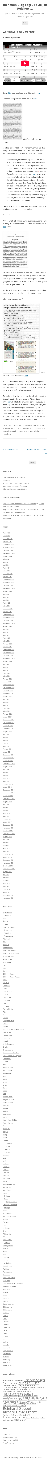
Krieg (5, 1135)
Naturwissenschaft (10, 1205)
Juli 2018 (6, 769)
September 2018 (9, 764)
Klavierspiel (7, 1114)
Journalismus (7, 1097)
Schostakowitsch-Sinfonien (13, 1283)
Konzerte (6, 1129)
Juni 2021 (6, 667)
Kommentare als (10, 1440)
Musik (8, 1146)
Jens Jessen (18, 1398)
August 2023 (7, 591)
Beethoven (18, 1380)
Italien (5, 1088)
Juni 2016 (6, 842)
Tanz (5, 1319)
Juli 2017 (6, 804)
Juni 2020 (6, 702)
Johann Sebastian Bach (35, 1397)
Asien (5, 965)
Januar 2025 (7, 542)
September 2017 (9, 799)
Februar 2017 (7, 819)
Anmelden (6, 1434)
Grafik (5, 1047)
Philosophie (7, 1240)
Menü (25, 23)
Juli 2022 (6, 629)
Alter (4, 942)
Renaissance (7, 1272)
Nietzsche (23, 1402)
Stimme (5, 1301)
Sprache (6, 1298)
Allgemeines (7, 930)
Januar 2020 (7, 717)
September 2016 (9, 834)
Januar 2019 (7, 752)
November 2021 (8, 653)
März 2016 (6, 851)
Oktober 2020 (8, 690)
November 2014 (8, 898)
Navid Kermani (10, 1401)
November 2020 (8, 688)
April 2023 (6, 603)
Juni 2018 (6, 772)
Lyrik (4, 1161)
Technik (6, 1321)
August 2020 (7, 696)
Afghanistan (7, 912)
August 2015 (7, 872)
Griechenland (8, 1050)
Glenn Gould (20, 1392)
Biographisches (11, 1202)
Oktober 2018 (8, 761)
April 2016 (6, 848)
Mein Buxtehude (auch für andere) (15, 486)
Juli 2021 (6, 664)
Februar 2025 (7, 539)
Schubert (25, 1414)
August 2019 (7, 731)
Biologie (7, 1208)
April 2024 (6, 568)
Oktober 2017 (8, 796)
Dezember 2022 (8, 615)
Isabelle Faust (8, 1398)
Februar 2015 (7, 889)
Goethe (28, 1391)
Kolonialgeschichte (10, 1120)
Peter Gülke (7, 1403)
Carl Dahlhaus (9, 1385)
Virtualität (6, 1345)
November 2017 (8, 793)
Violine (5, 1342)
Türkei (5, 1333)
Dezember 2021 (8, 650)
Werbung (6, 1359)
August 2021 (7, 661)
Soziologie (7, 1289)
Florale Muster (8, 1009)
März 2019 (6, 746)
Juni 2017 (6, 807)
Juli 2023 (6, 594)
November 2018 (8, 758)
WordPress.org (8, 1443)
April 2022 (6, 638)
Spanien (6, 1292)
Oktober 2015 (8, 866)
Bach (12, 1380)
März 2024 (6, 571)
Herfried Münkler (10, 1395)
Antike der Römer (9, 950)
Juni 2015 (6, 877)
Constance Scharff (10, 1387)
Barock (5, 971)
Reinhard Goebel (17, 1408)
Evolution (6, 1000)
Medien (5, 1170)
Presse (5, 1260)
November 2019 (8, 723)
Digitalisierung (8, 991)
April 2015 (6, 883)
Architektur (7, 962)
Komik (5, 1126)
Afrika (5, 918)
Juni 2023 (6, 597)
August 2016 (7, 837)
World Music (7, 1365)
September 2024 (9, 553)
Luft (4, 1158)
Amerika (6, 945)
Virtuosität (6, 1348)
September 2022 (9, 623)
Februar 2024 (7, 574)
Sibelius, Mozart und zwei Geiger (15, 489)
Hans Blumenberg (13, 1393)
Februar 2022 (7, 644)
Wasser (6, 1357)
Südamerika (7, 1307)
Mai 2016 (6, 845)
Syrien (5, 1316)
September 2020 (9, 693)
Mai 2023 (6, 600)
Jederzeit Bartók (10, 449)
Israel (5, 1085)
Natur (5, 1193)
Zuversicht (7, 480)
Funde (5, 1023)
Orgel (5, 1231)
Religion (6, 1269)
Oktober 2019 (8, 726)
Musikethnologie (9, 1184)
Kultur (5, 1137)
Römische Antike (9, 1278)
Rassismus (21, 1405)
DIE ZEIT (30, 1387)
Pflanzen (6, 1237)
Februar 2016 (7, 854)
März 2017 (6, 816)
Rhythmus (6, 1275)
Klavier (5, 1111)
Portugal (6, 1257)
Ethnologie (7, 997)
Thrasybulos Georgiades (35, 1418)
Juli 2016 (6, 839)
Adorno (6, 1380)
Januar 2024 (7, 577)
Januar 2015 (7, 892)
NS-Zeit (5, 1219)
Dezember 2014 (8, 895)
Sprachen (8, 1149)
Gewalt (5, 1041)
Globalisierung (8, 1044)
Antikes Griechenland (11, 953)
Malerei (5, 1164)
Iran (4, 1076)
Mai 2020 (6, 705)
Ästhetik (7, 1243)
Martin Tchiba (33, 1400)
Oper (5, 1225)
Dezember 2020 (8, 685)
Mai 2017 (6, 810)
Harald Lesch (28, 1394)
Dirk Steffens (38, 1387)
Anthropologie (8, 948)
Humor (5, 1061)
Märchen (6, 1167)
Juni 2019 (6, 737)
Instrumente (7, 1070)
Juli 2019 (6, 734)
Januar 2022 (7, 647)
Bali (4, 968)
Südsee (6, 1313)
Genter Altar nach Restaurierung (15, 1029)
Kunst (6, 1140)
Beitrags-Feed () (10, 1437)
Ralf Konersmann (9, 1406)
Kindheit (6, 1105)
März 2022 (6, 641)
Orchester (6, 1228)
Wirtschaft (6, 1362)
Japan (5, 1091)
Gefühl (5, 1026)
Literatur (9, 1143)
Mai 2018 (6, 775)
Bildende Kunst (8, 974)
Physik (5, 1248)
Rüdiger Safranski (11, 1415)
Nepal (5, 1210)
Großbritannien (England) (12, 1056)
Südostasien (7, 1310)
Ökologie (6, 1222)
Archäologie (7, 959)
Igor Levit (21, 1395)
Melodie (6, 1175)
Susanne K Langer (14, 1417)
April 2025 (6, 533)
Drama (5, 994)
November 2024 (8, 547)
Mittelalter (6, 1178)
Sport (6, 924)
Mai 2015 (6, 880)
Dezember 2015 (8, 860)
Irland (5, 1079)
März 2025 (6, 536)
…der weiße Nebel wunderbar (14, 477)
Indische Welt (8, 1067)
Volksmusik (7, 1354)
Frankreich (7, 1015)
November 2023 (8, 582)
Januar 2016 (7, 857)
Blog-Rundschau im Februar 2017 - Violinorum (19, 504)
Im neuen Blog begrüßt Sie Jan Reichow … (25, 6)
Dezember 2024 (8, 544)
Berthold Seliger (34, 1380)
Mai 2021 (6, 670)
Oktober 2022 (8, 620)
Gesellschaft (7, 1035)
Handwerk (7, 1059)
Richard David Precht (20, 1412)
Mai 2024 (6, 565)
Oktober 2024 (8, 550)
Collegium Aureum (26, 1385)
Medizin (6, 1172)
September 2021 (9, 658)
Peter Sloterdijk (19, 1403)
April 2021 (6, 673)
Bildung (5, 980)
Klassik (5, 1108)
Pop (4, 1254)
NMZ (31, 431)
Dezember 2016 (8, 825)
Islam (5, 1082)
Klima (5, 1117)
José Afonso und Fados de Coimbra (16, 483)
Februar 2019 (7, 749)
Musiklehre (7, 1187)
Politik (5, 1251)
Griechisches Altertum (11, 1053)
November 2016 (8, 828)
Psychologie (7, 1263)
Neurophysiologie (9, 1216)
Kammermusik (8, 1102)
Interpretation (8, 1073)
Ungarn (5, 1336)
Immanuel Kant (31, 1395)
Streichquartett (8, 1304)
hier (9, 93)
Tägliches (7, 933)
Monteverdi (42, 1400)
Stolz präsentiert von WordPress (31, 1458)
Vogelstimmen (8, 1351)
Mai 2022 (6, 635)
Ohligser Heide (34, 1401)
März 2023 (6, 606)
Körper (5, 1132)
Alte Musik (40, 425)
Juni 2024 (6, 562)
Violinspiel (6, 1420)
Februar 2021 (7, 679)
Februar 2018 (7, 784)
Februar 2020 (7, 714)
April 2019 (6, 743)
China (5, 988)
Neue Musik (7, 1213)
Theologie (6, 1327)
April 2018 (6, 778)
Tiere (5, 1330)
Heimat (7, 1196)
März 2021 (6, 676)
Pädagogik (7, 1234)
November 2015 (8, 863)
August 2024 (7, 556)
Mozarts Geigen (23, 431)
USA (4, 1339)
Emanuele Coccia (26, 1389)
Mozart (5, 1181)
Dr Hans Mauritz (9, 1389)
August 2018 (7, 766)
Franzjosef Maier (9, 1391)
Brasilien (6, 983)
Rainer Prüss (31, 1403)
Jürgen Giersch (8, 1099)
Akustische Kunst (9, 927)
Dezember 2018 (8, 755)
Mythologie (7, 1190)
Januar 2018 (7, 787)
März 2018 (6, 781)
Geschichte (7, 1032)
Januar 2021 (7, 682)
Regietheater (7, 1266)
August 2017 (7, 801)
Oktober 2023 (8, 585)
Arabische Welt (8, 956)
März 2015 (6, 886)
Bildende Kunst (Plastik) (11, 977)
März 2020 (6, 711)
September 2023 (9, 588)
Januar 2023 (7, 612)
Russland (6, 1281)
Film (4, 1003)
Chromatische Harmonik (32, 428)
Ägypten (6, 921)
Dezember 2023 (8, 579)
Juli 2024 (6, 559)
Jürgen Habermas (20, 1400)
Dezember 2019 (8, 720)
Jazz (4, 1094)
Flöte (4, 1012)
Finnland (6, 1006)
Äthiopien (7, 915)
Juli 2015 (6, 875)
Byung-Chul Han (28, 1383)
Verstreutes (8, 936)
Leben (6, 1199)
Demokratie (22, 1387)
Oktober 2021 (8, 655)
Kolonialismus (8, 1123)
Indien (5, 1064)
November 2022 (8, 617)
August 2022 (7, 626)
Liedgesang (7, 1152)
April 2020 (6, 708)
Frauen (5, 1018)
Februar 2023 (7, 609)
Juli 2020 (6, 699)
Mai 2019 (6, 740)
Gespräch (6, 1038)
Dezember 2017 (8, 790)
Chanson (6, 986)
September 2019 (9, 728)
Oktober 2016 (8, 831)
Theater (6, 1324)
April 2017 (6, 813)
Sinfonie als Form (9, 1286)
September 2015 (9, 869)
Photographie (8, 1246)
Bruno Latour (10, 1383)
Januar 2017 (7, 822)
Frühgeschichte (8, 1021)
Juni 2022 (6, 632)
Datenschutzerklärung (10, 1458)
